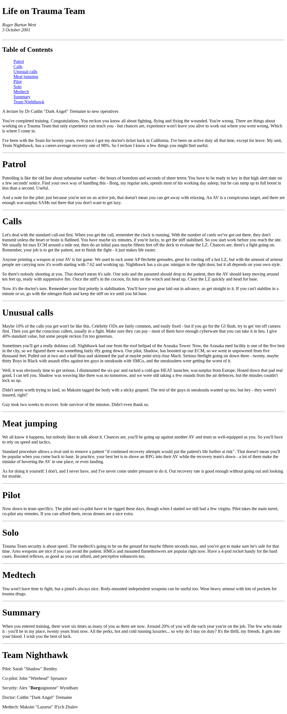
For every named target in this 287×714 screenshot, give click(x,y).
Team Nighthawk (28, 101)
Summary (22, 96)
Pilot (17, 81)
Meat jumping (25, 76)
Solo (17, 86)
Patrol (18, 61)
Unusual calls (25, 71)
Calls (17, 66)
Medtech (21, 91)
